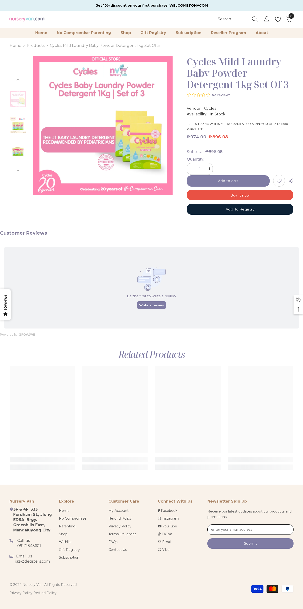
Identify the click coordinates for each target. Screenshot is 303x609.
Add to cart (228, 181)
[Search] (238, 19)
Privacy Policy (20, 593)
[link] (42, 459)
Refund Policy (45, 593)
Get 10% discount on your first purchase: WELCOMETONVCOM (151, 5)
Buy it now (240, 195)
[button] (18, 81)
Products (36, 45)
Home (15, 45)
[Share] (289, 181)
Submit (250, 543)
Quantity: (195, 159)
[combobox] (233, 19)
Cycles (210, 108)
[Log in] (267, 19)
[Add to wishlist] (279, 181)
